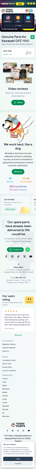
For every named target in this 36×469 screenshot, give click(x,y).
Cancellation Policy (9, 360)
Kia (3, 413)
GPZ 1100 (7, 51)
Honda (4, 403)
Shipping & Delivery (9, 344)
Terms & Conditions (9, 371)
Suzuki (4, 399)
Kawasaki (5, 406)
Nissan (4, 385)
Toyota (4, 379)
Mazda (4, 392)
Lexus (4, 382)
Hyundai (5, 409)
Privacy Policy (7, 367)
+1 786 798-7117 (19, 278)
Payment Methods (8, 348)
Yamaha (5, 396)
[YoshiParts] (18, 425)
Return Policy (7, 364)
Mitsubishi (5, 389)
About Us (5, 351)
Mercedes (5, 416)
